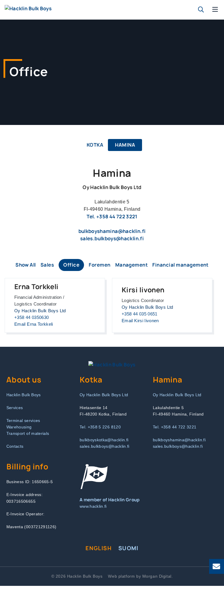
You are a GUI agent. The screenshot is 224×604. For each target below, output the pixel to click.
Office (71, 265)
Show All (25, 265)
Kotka (95, 145)
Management (131, 265)
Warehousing (19, 427)
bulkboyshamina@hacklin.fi (112, 231)
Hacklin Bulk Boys (23, 394)
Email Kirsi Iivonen (140, 320)
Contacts (15, 446)
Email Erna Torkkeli (33, 324)
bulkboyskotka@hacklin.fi (104, 439)
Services (14, 407)
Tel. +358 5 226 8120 (100, 427)
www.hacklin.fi (93, 506)
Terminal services (23, 420)
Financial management (180, 265)
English (98, 548)
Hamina (125, 145)
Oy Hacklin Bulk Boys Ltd (104, 394)
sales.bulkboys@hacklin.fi (112, 238)
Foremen (99, 265)
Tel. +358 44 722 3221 (112, 216)
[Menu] (215, 9)
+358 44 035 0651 (140, 314)
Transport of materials (27, 433)
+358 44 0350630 (31, 317)
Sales (47, 265)
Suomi (128, 548)
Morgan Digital (157, 576)
